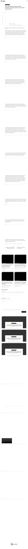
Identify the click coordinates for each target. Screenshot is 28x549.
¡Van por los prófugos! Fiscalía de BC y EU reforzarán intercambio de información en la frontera (7, 265)
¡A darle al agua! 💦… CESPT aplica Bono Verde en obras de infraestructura (20, 282)
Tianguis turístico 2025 (19, 243)
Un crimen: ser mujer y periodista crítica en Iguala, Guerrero (9, 248)
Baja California (7, 4)
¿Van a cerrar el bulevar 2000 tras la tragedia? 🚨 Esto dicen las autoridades (20, 265)
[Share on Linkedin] (2, 23)
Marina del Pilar (10, 243)
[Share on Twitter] (2, 19)
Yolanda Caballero (4, 287)
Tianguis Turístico (14, 243)
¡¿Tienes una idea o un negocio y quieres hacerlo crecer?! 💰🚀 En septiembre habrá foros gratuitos (14, 325)
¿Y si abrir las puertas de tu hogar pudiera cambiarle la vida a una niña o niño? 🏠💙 (7, 283)
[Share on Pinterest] (2, 21)
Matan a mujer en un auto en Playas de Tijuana (21, 248)
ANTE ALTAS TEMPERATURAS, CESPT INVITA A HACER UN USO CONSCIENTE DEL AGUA (14, 352)
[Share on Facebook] (2, 17)
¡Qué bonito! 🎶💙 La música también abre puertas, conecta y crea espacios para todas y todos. (14, 339)
